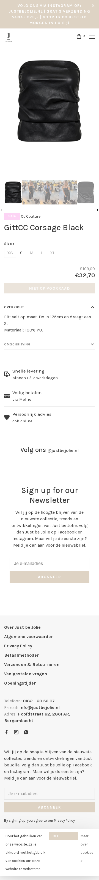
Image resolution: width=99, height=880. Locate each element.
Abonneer (49, 577)
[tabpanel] (49, 101)
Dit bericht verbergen (63, 837)
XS (10, 252)
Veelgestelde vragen (25, 673)
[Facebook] (6, 732)
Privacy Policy (18, 645)
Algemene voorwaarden (29, 636)
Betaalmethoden (22, 655)
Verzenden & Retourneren (31, 664)
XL (52, 252)
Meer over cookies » (87, 848)
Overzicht (14, 307)
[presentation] (13, 192)
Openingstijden (20, 683)
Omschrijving (17, 344)
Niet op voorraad (49, 288)
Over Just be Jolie (22, 627)
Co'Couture (30, 216)
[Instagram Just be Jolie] (16, 732)
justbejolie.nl (63, 450)
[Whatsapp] (26, 732)
